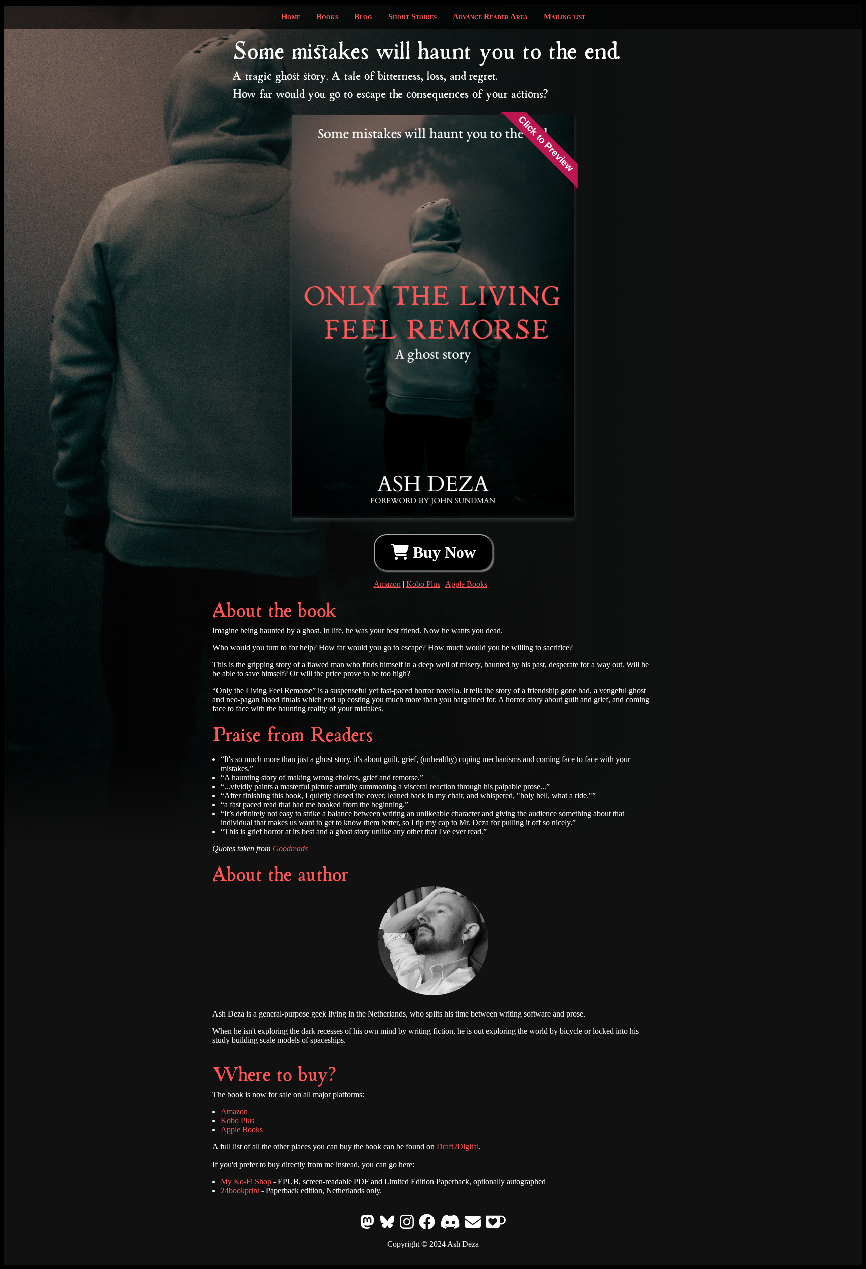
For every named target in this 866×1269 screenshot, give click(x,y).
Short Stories (412, 16)
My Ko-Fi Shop (246, 1181)
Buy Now (442, 552)
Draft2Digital (458, 1146)
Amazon (387, 584)
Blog (363, 16)
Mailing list (564, 16)
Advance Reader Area (490, 16)
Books (327, 16)
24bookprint (240, 1190)
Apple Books (466, 584)
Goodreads (290, 848)
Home (290, 16)
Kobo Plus (423, 584)
